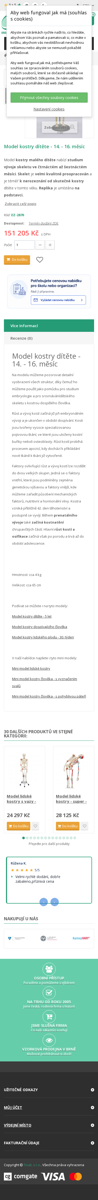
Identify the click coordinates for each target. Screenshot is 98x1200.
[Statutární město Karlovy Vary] (81, 938)
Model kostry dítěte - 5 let (31, 616)
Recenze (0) (21, 338)
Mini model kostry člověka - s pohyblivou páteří (49, 696)
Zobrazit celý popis (7, 203)
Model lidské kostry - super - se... (71, 798)
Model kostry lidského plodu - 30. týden (43, 637)
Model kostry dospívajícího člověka (39, 626)
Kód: (7, 215)
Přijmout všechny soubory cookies (49, 97)
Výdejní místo (17, 1125)
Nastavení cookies (49, 109)
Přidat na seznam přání (35, 826)
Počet (8, 245)
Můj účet (13, 1107)
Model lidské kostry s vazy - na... (21, 798)
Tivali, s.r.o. (32, 1164)
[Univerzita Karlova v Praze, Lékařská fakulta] (49, 938)
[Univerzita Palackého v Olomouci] (16, 938)
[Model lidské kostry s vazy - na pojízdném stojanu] (24, 770)
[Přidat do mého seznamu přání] (39, 260)
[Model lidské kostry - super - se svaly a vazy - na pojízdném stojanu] (73, 770)
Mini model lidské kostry (31, 668)
